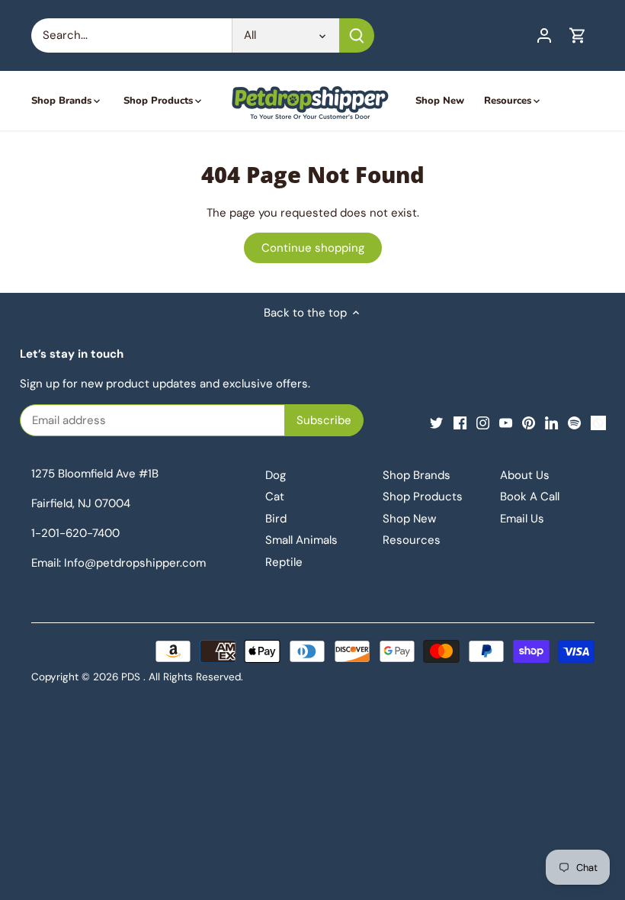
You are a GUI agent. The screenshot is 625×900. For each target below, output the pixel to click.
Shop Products (423, 496)
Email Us (522, 518)
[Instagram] (482, 422)
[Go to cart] (578, 35)
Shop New (409, 518)
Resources (412, 540)
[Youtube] (505, 422)
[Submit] (356, 35)
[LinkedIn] (551, 422)
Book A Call (529, 496)
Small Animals (301, 540)
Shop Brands (416, 475)
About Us (525, 475)
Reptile (284, 562)
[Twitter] (436, 422)
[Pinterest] (528, 422)
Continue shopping (312, 248)
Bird (276, 518)
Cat (274, 496)
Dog (275, 475)
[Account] (544, 35)
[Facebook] (460, 422)
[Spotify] (574, 422)
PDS (130, 676)
